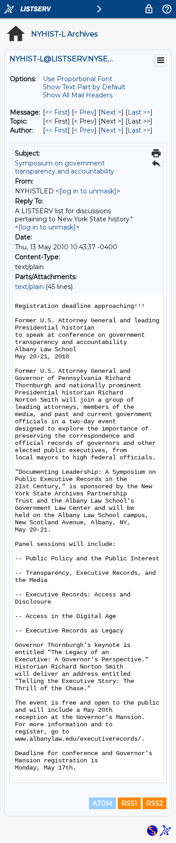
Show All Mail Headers (77, 95)
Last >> (139, 112)
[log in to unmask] (87, 191)
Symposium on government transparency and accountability (64, 167)
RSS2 (154, 803)
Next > (111, 112)
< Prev (84, 112)
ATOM (102, 803)
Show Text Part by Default (84, 87)
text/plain (29, 287)
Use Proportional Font (77, 79)
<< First (56, 112)
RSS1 (129, 803)
